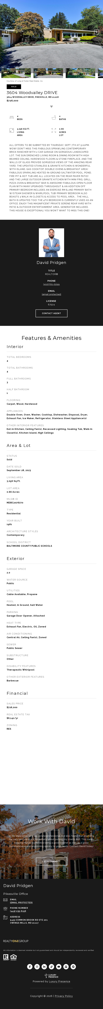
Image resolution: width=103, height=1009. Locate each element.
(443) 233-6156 (18, 911)
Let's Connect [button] (51, 861)
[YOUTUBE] (58, 966)
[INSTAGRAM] (37, 966)
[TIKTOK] (51, 966)
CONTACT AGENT (51, 313)
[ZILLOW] (66, 966)
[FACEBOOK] (29, 966)
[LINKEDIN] (44, 966)
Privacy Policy (64, 996)
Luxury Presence (59, 981)
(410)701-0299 (51, 284)
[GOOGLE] (73, 966)
